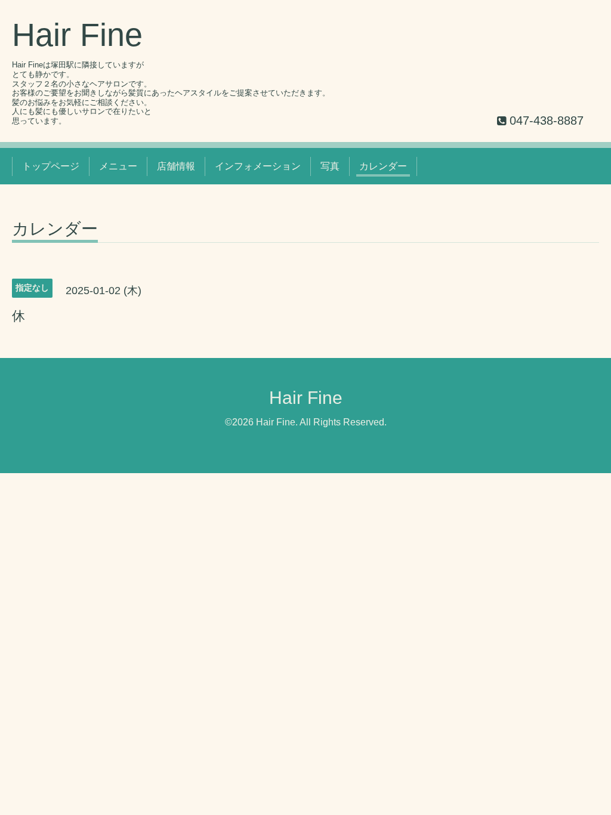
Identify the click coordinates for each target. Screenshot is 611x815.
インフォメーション (258, 166)
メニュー (118, 166)
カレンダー (383, 166)
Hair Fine (77, 35)
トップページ (50, 166)
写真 (330, 166)
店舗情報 (176, 166)
